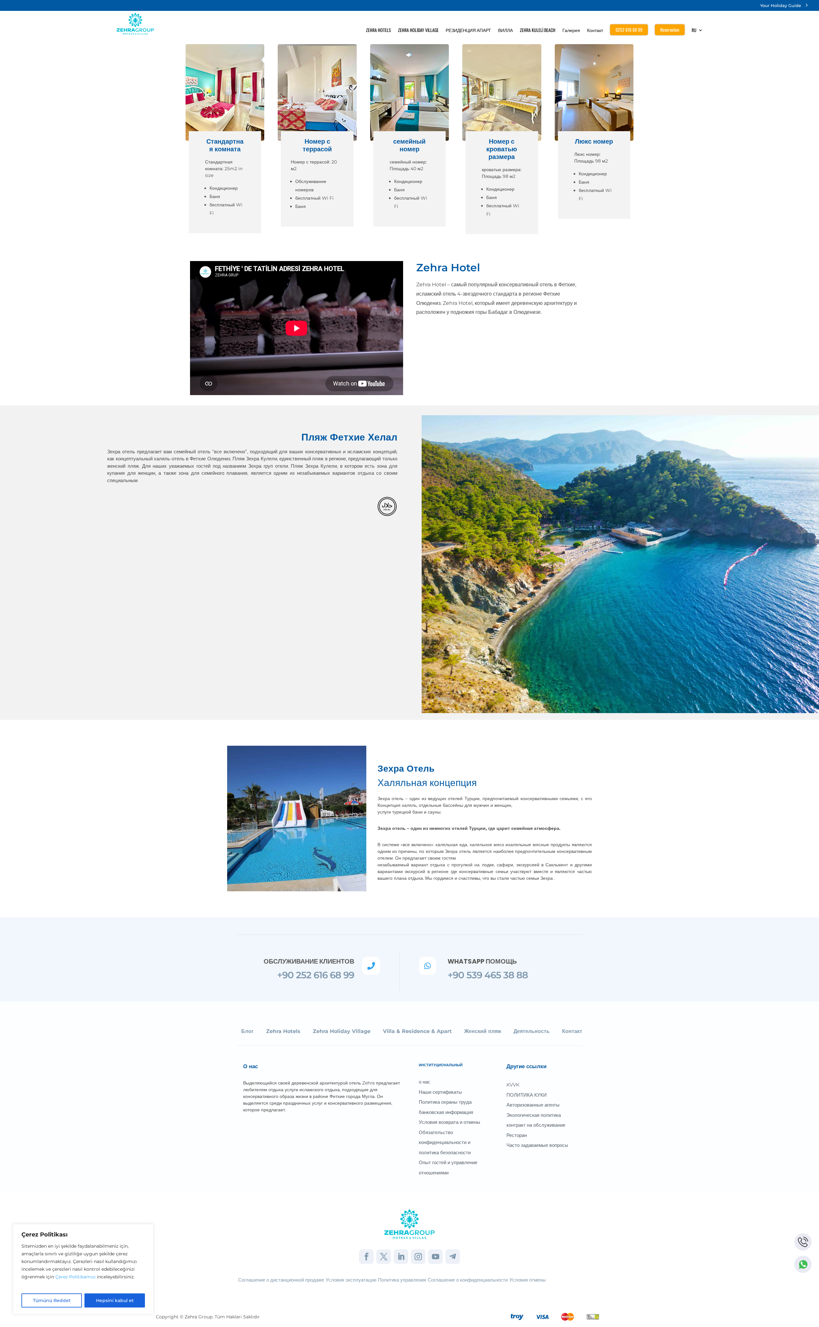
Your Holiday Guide (780, 5)
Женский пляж (482, 1031)
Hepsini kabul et (115, 1300)
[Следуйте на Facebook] (366, 1256)
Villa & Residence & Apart (417, 1031)
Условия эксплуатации (351, 1279)
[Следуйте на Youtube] (435, 1256)
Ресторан (516, 1135)
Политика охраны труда (445, 1102)
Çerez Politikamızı (75, 1277)
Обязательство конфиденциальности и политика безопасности (445, 1142)
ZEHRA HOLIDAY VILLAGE (418, 30)
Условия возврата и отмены (449, 1122)
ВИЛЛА (505, 30)
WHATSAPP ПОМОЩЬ (482, 961)
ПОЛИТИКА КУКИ (526, 1095)
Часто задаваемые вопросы (537, 1145)
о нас (424, 1082)
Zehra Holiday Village (341, 1031)
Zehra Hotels (283, 1031)
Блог (247, 1031)
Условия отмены (527, 1279)
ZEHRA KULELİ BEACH (537, 30)
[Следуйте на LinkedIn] (401, 1256)
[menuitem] (697, 31)
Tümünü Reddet (52, 1300)
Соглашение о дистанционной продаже (281, 1279)
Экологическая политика (533, 1115)
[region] (83, 1269)
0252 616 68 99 (629, 29)
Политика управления (402, 1279)
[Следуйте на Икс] (383, 1256)
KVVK (513, 1085)
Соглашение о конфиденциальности (468, 1279)
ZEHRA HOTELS (378, 30)
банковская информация (446, 1112)
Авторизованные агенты (533, 1105)
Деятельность (531, 1031)
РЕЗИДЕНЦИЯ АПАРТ (468, 30)
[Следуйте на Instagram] (418, 1256)
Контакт (595, 30)
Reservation (669, 29)
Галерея (571, 30)
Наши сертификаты (440, 1092)
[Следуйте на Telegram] (452, 1256)
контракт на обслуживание (535, 1125)
